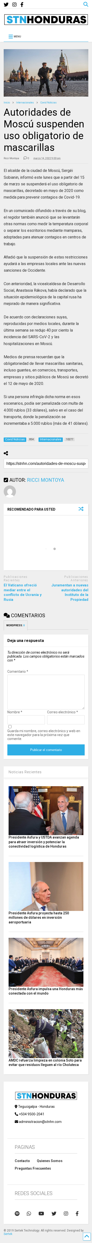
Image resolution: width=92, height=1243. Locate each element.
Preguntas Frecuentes (33, 1168)
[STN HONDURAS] (46, 23)
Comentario (17, 671)
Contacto (22, 1161)
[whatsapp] (29, 1213)
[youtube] (41, 1213)
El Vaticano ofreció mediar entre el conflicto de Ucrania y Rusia (23, 592)
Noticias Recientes (25, 772)
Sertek (8, 1234)
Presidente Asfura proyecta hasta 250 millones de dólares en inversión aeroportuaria (39, 917)
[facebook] (22, 4)
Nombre (14, 712)
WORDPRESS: (15, 625)
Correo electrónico (62, 712)
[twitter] (6, 4)
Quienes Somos (50, 1161)
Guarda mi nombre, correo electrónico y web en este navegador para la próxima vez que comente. (43, 735)
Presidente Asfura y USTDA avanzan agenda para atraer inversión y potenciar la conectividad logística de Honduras (44, 841)
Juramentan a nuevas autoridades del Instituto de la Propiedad (69, 592)
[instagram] (14, 4)
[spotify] (17, 1213)
